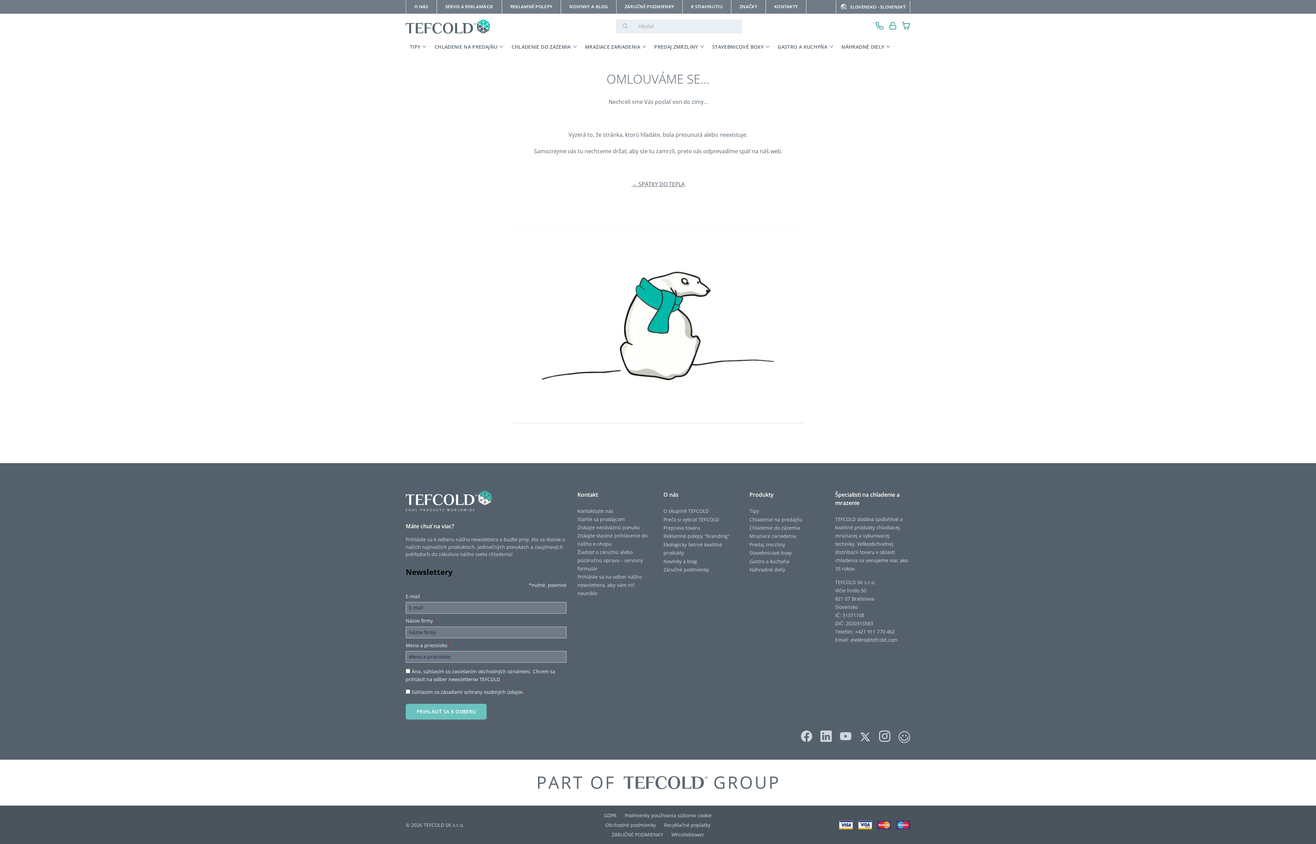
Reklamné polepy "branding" (696, 536)
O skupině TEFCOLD (686, 511)
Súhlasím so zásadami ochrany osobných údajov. (469, 692)
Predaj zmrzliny (767, 544)
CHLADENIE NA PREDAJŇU (466, 47)
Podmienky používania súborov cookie (668, 815)
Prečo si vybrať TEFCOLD (691, 519)
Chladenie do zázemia (775, 528)
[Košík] (906, 26)
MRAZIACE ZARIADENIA (612, 47)
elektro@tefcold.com (874, 640)
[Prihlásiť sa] (893, 26)
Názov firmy (421, 620)
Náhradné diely (767, 569)
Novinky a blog (680, 561)
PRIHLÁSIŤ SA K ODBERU (446, 711)
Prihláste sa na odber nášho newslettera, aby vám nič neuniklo (609, 585)
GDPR (610, 815)
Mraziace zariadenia (773, 536)
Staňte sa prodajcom (601, 519)
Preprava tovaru (681, 528)
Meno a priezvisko (428, 645)
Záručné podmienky (686, 569)
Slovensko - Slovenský (878, 7)
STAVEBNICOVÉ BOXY (738, 47)
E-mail (414, 596)
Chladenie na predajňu (776, 519)
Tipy (754, 511)
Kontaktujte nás (595, 511)
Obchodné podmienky (630, 825)
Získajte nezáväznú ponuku (608, 527)
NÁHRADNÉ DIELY (862, 47)
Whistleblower (687, 834)
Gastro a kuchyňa (769, 561)
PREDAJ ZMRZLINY (676, 47)
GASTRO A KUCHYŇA (802, 47)
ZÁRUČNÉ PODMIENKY (637, 834)
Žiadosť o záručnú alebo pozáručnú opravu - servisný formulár (610, 560)
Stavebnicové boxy (771, 553)
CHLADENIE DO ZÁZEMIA (541, 47)
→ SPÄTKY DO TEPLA (658, 184)
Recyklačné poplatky (687, 825)
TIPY (415, 47)
